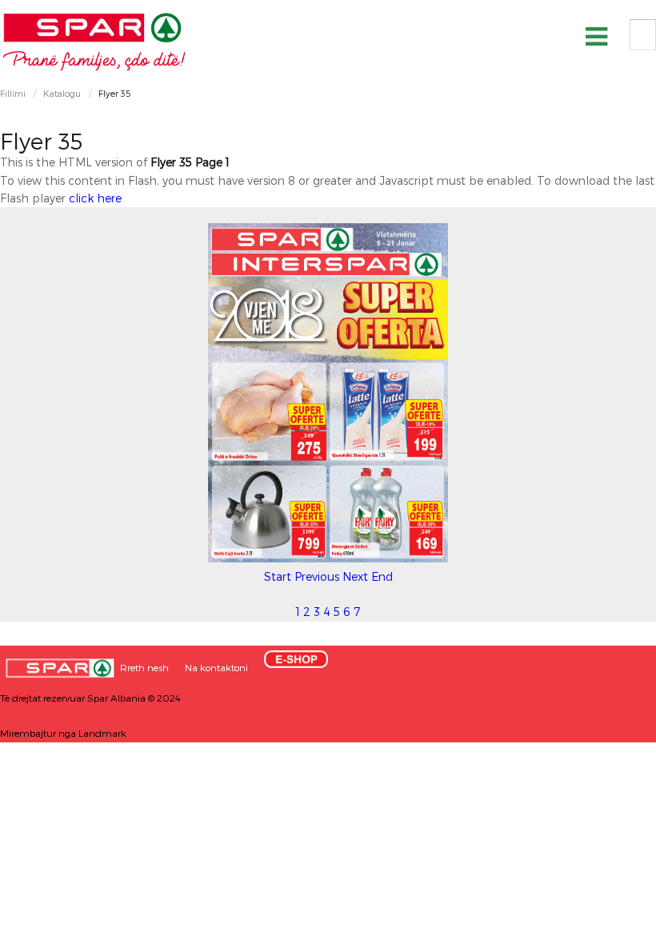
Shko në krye (612, 926)
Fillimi (13, 93)
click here (95, 198)
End (382, 576)
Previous (316, 576)
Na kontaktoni (216, 667)
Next (355, 576)
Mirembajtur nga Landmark (63, 732)
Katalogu (62, 93)
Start (277, 576)
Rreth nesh (144, 667)
